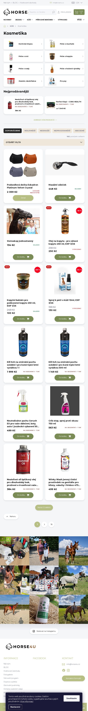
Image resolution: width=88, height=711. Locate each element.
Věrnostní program (11, 678)
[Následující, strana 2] (44, 524)
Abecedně (79, 131)
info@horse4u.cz (73, 664)
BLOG (15, 3)
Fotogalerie (8, 675)
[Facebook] (63, 670)
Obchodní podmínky (12, 685)
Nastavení (15, 707)
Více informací (26, 701)
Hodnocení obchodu (28, 3)
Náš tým (7, 3)
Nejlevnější (30, 131)
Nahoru (13, 516)
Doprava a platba (10, 682)
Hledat (53, 12)
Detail (23, 198)
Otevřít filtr (13, 142)
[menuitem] (8, 19)
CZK (77, 3)
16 (51, 524)
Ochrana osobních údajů (13, 689)
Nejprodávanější (62, 131)
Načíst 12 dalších (44, 507)
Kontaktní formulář (73, 678)
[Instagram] (68, 670)
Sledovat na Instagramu (46, 631)
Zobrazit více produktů (44, 120)
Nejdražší (44, 131)
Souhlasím (71, 698)
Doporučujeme (12, 131)
